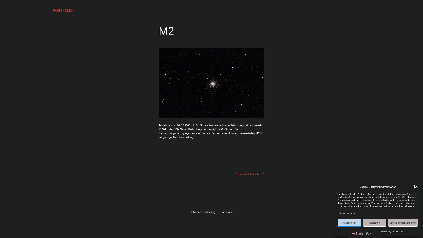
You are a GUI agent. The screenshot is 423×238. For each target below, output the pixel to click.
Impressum (398, 231)
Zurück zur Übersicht (247, 174)
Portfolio (63, 10)
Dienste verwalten (348, 213)
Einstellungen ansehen (403, 222)
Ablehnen (374, 222)
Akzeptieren (349, 222)
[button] (416, 186)
